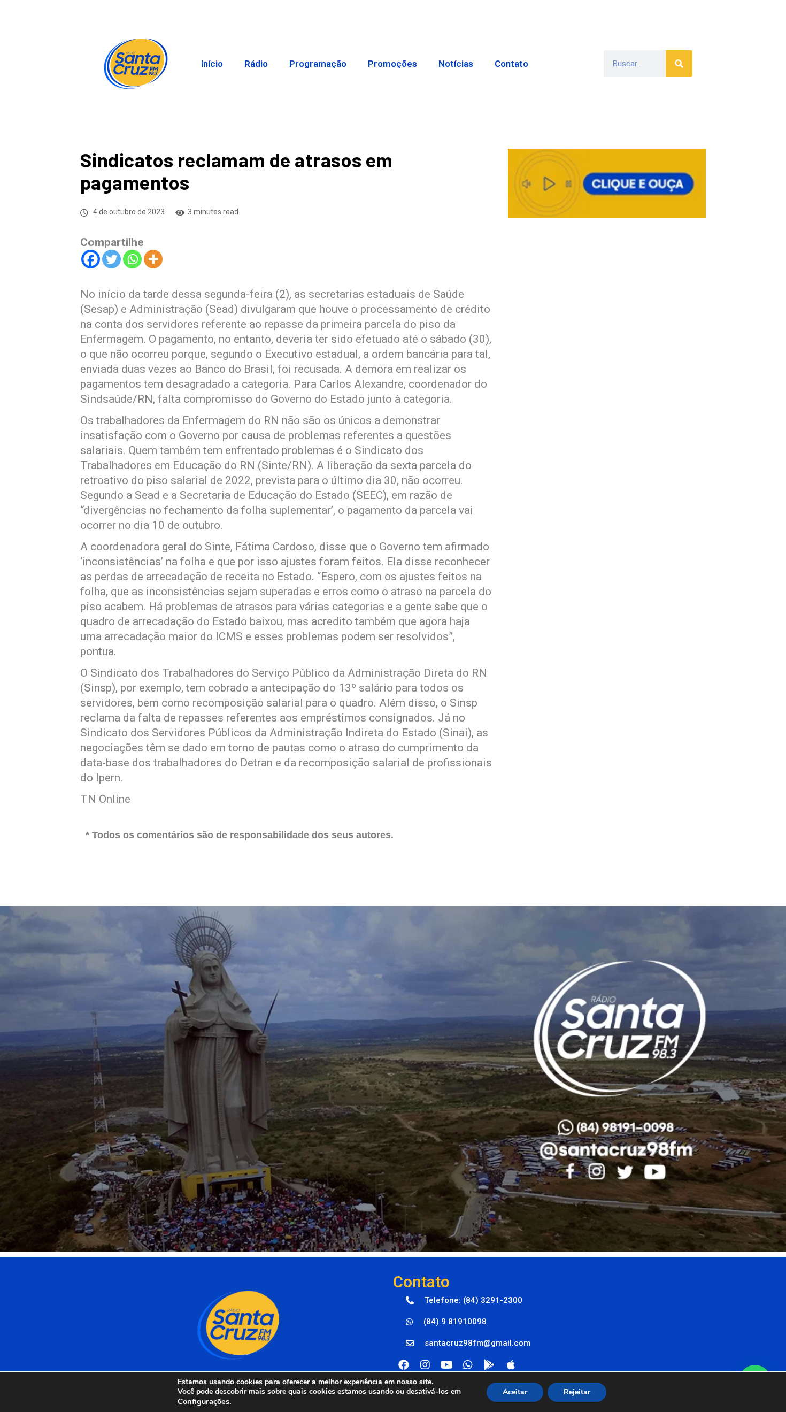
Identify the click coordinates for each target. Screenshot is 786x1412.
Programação (317, 63)
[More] (153, 259)
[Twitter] (111, 259)
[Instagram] (425, 1365)
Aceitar (515, 1392)
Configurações (203, 1401)
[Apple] (510, 1365)
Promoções (392, 63)
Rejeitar (577, 1392)
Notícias (455, 63)
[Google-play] (489, 1365)
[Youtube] (446, 1365)
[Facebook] (90, 259)
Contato (511, 63)
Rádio (256, 63)
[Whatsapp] (132, 259)
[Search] (679, 63)
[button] (464, 1300)
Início (212, 63)
